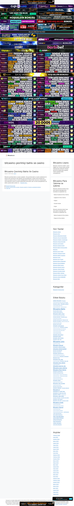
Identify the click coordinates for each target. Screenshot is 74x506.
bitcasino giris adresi (58, 334)
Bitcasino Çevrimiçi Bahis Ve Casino (21, 171)
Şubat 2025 (56, 443)
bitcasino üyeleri (65, 400)
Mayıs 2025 (56, 441)
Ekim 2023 (55, 474)
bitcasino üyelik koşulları (56, 404)
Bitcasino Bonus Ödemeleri (59, 261)
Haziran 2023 (56, 482)
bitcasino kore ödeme (56, 361)
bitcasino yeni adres (65, 397)
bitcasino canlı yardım (56, 327)
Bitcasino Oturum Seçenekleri (60, 237)
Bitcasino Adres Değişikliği (59, 277)
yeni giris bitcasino (57, 424)
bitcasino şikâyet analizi (56, 409)
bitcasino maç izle (64, 361)
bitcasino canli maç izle (57, 319)
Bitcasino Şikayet (58, 407)
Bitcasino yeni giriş (57, 400)
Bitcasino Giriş (56, 234)
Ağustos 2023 (56, 478)
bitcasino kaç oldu (58, 359)
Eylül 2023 (55, 476)
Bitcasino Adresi (57, 232)
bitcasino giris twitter (58, 338)
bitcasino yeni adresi (57, 399)
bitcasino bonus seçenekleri (57, 318)
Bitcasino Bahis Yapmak (58, 273)
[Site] (18, 55)
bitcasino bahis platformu (58, 312)
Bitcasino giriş (58, 342)
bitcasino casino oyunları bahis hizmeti (59, 330)
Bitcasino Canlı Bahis (57, 321)
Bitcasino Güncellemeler (57, 350)
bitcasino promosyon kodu (58, 372)
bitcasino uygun (63, 394)
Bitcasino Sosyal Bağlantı (59, 263)
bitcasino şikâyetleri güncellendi (58, 410)
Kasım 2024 (56, 449)
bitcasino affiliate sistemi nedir (57, 305)
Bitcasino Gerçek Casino (58, 267)
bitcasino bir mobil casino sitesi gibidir (59, 315)
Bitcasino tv (56, 389)
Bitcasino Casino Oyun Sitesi (59, 275)
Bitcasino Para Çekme (59, 370)
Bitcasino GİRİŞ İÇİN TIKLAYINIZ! (37, 32)
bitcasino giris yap (57, 339)
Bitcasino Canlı (65, 319)
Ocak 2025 (55, 445)
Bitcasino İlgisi (56, 279)
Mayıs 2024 (56, 460)
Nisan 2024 (56, 462)
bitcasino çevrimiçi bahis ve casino (12, 187)
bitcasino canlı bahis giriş (65, 321)
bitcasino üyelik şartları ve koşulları (58, 405)
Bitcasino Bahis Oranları (57, 310)
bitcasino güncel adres (59, 347)
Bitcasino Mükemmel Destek (59, 235)
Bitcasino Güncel (58, 345)
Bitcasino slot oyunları (59, 383)
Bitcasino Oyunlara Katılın (59, 271)
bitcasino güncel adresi (59, 349)
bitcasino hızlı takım (56, 356)
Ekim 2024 (55, 451)
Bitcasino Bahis (59, 309)
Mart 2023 (55, 488)
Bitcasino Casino (64, 327)
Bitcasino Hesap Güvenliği (59, 241)
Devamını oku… (23, 182)
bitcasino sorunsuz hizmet (57, 385)
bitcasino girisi (57, 336)
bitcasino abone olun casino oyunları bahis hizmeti (60, 302)
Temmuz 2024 (56, 457)
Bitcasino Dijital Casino (58, 265)
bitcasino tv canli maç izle (59, 393)
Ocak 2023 (55, 492)
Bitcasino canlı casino (57, 324)
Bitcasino (55, 249)
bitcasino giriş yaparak (56, 343)
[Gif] (37, 74)
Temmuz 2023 (56, 480)
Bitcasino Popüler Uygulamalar (60, 239)
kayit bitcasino (57, 421)
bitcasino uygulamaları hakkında (34, 187)
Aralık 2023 (56, 470)
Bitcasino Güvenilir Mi (57, 351)
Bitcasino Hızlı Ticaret (58, 259)
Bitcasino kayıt (56, 357)
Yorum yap (8, 188)
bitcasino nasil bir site (59, 366)
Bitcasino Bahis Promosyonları (60, 247)
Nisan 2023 (56, 486)
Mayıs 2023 (56, 484)
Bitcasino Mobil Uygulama (59, 255)
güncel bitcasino (57, 419)
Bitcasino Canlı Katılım (58, 243)
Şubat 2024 (56, 466)
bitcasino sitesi (56, 380)
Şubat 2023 (56, 490)
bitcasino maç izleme (59, 362)
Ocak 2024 (55, 468)
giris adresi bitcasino (57, 414)
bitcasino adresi (64, 304)
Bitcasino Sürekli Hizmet (58, 245)
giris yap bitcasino (58, 416)
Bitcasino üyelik (58, 402)
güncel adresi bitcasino (58, 418)
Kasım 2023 (56, 472)
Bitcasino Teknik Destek (58, 269)
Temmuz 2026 (56, 435)
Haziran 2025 (56, 439)
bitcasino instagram (64, 356)
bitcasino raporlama (56, 374)
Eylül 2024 (55, 453)
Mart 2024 (55, 464)
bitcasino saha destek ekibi (57, 377)
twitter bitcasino (57, 423)
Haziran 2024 (56, 459)
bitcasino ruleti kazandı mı (63, 374)
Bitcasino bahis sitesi (58, 314)
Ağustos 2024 (56, 455)
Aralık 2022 (55, 494)
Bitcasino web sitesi (58, 396)
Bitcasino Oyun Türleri (58, 251)
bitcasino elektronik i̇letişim (57, 333)
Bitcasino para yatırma (60, 368)
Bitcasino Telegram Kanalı (59, 253)
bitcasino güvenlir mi (24, 187)
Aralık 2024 (56, 447)
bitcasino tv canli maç (59, 391)
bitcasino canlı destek (58, 325)
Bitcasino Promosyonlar (10, 185)
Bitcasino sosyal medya (57, 386)
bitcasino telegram (57, 388)
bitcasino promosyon (58, 371)
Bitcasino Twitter (57, 394)
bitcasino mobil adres (56, 364)
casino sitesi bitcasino (57, 413)
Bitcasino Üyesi (56, 257)
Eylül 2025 (55, 437)
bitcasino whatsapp (57, 397)
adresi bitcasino (57, 300)
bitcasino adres (56, 304)
